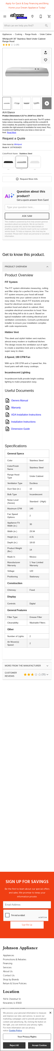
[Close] (50, 1012)
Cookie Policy (15, 1030)
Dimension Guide (20, 429)
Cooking (18, 34)
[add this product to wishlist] (45, 60)
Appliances (7, 34)
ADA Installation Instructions (26, 414)
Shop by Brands (11, 979)
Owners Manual (19, 400)
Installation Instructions (23, 421)
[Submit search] (46, 25)
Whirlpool (18, 144)
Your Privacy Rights (27, 1037)
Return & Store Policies (14, 983)
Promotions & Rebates (14, 959)
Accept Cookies (39, 1045)
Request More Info (29, 179)
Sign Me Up (27, 925)
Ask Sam (27, 216)
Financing (7, 963)
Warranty (16, 407)
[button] (4, 16)
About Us (7, 971)
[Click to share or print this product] (45, 52)
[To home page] (18, 16)
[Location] (32, 16)
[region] (27, 1029)
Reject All (14, 1045)
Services (7, 967)
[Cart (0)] (49, 16)
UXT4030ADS (16, 148)
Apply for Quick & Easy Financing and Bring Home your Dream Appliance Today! (27, 6)
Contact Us (8, 975)
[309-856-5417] (40, 16)
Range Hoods (31, 34)
